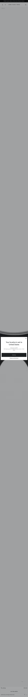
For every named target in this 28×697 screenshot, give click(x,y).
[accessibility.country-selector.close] (26, 338)
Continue (14, 354)
